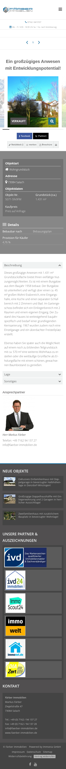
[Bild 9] (60, 129)
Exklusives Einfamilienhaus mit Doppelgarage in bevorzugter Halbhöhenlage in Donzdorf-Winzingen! (39, 482)
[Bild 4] (26, 129)
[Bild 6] (39, 129)
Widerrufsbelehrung (20, 756)
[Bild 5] (33, 129)
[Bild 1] (6, 129)
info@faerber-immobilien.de (20, 445)
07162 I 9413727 (34, 22)
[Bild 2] (12, 129)
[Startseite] (18, 10)
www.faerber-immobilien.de (21, 732)
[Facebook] (30, 764)
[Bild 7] (46, 129)
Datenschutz (34, 751)
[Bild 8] (53, 129)
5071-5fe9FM (13, 199)
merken (32, 144)
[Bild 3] (19, 129)
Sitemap (47, 751)
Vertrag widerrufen (45, 756)
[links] (27, 42)
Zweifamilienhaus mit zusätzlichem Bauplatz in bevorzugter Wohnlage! (38, 515)
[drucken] (56, 144)
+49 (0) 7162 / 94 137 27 (23, 719)
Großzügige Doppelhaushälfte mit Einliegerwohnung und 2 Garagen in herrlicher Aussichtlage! (40, 499)
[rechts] (39, 42)
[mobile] (60, 9)
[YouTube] (35, 764)
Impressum (18, 751)
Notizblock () (17, 144)
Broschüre (46, 144)
